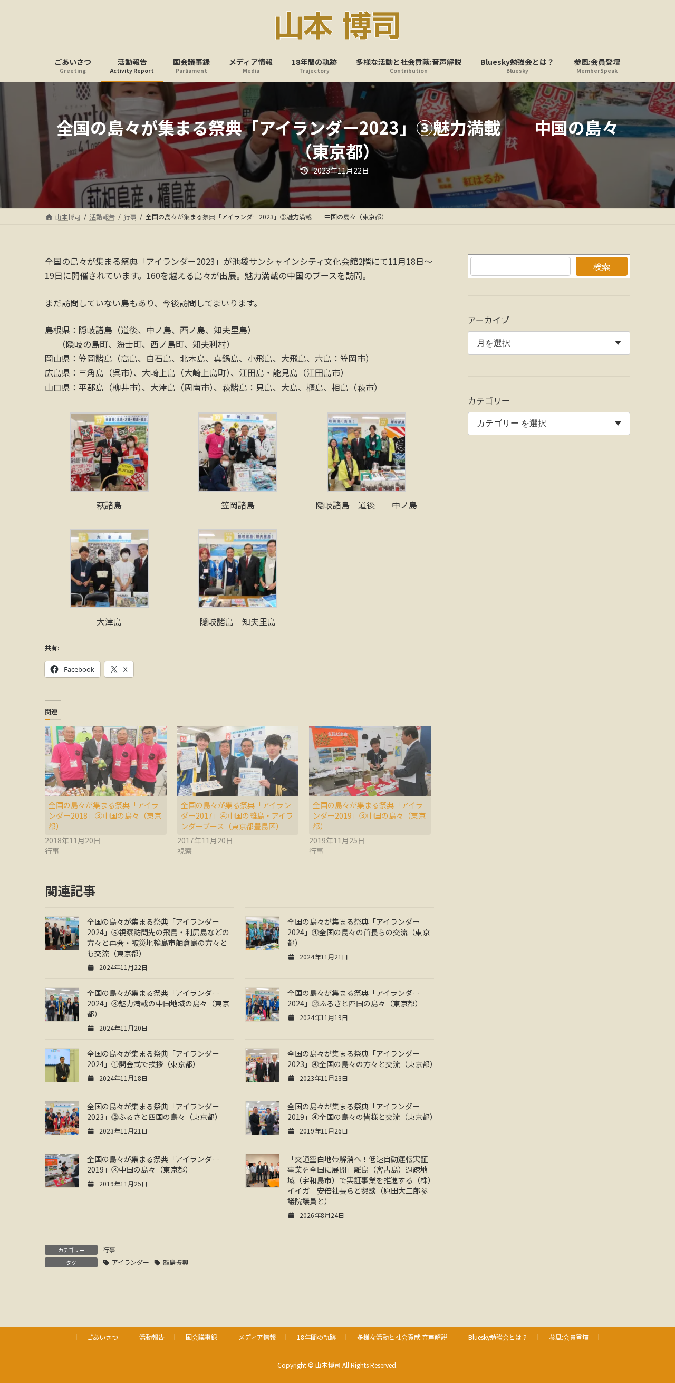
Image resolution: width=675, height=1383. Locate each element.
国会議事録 (201, 1336)
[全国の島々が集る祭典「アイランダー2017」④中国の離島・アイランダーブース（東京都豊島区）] (238, 761)
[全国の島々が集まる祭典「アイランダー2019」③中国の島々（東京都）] (370, 761)
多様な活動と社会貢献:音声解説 (402, 1336)
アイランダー (130, 1261)
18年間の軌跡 (316, 1336)
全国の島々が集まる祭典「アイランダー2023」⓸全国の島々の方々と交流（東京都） (362, 1058)
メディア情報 (257, 1336)
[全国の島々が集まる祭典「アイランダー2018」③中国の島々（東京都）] (106, 761)
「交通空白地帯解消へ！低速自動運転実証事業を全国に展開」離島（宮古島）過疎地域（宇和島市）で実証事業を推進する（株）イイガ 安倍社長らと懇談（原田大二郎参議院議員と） (359, 1180)
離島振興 (175, 1261)
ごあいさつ (102, 1336)
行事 (109, 1249)
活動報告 (152, 1336)
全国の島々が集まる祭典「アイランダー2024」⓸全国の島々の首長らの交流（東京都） (358, 932)
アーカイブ (488, 319)
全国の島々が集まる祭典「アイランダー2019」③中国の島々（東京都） (369, 815)
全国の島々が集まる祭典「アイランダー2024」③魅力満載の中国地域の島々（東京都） (158, 1003)
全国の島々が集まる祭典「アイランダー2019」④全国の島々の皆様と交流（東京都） (362, 1111)
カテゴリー (489, 400)
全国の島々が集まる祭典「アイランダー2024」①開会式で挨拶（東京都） (153, 1058)
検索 (601, 266)
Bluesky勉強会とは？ (498, 1336)
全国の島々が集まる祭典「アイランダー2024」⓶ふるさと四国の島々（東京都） (354, 998)
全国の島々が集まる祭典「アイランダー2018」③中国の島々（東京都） (105, 815)
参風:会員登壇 (569, 1336)
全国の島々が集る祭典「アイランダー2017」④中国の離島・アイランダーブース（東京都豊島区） (237, 815)
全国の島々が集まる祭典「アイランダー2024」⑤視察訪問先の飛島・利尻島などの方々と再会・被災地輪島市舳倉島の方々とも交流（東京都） (158, 937)
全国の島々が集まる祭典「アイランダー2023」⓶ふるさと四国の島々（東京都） (154, 1111)
